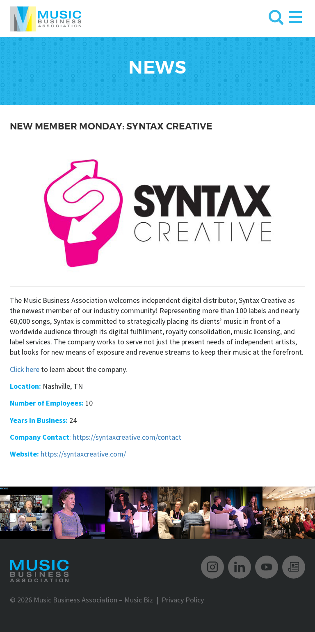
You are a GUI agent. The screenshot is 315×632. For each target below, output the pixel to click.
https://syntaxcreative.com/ (83, 454)
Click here (24, 369)
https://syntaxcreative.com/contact (127, 437)
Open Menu (295, 15)
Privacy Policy (183, 599)
